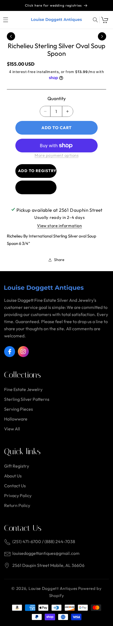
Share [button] (59, 259)
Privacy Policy (18, 495)
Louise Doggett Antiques (53, 588)
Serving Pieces (18, 409)
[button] (5, 19)
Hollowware (15, 419)
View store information (59, 225)
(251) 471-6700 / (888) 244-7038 (43, 541)
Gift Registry (16, 466)
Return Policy (17, 505)
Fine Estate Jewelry (23, 389)
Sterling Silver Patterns (26, 399)
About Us (13, 476)
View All (12, 428)
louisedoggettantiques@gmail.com (46, 553)
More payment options (56, 155)
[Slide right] (102, 36)
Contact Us (15, 485)
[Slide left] (11, 36)
